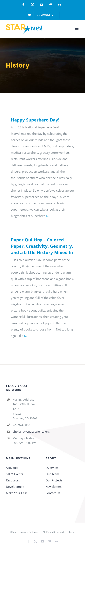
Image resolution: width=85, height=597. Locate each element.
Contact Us (52, 493)
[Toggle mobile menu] (77, 30)
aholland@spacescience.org (26, 431)
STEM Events (14, 474)
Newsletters (53, 487)
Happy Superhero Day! (35, 120)
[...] (48, 216)
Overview (52, 468)
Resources (13, 480)
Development (15, 487)
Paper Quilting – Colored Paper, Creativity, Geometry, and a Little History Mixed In (42, 246)
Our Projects (53, 480)
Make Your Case (16, 493)
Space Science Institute (25, 532)
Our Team (52, 474)
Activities (12, 468)
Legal (72, 532)
